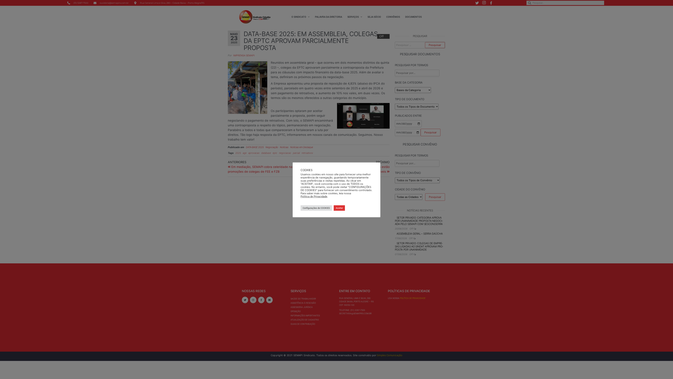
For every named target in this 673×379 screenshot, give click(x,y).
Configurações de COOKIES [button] (316, 208)
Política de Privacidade (314, 196)
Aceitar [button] (339, 208)
